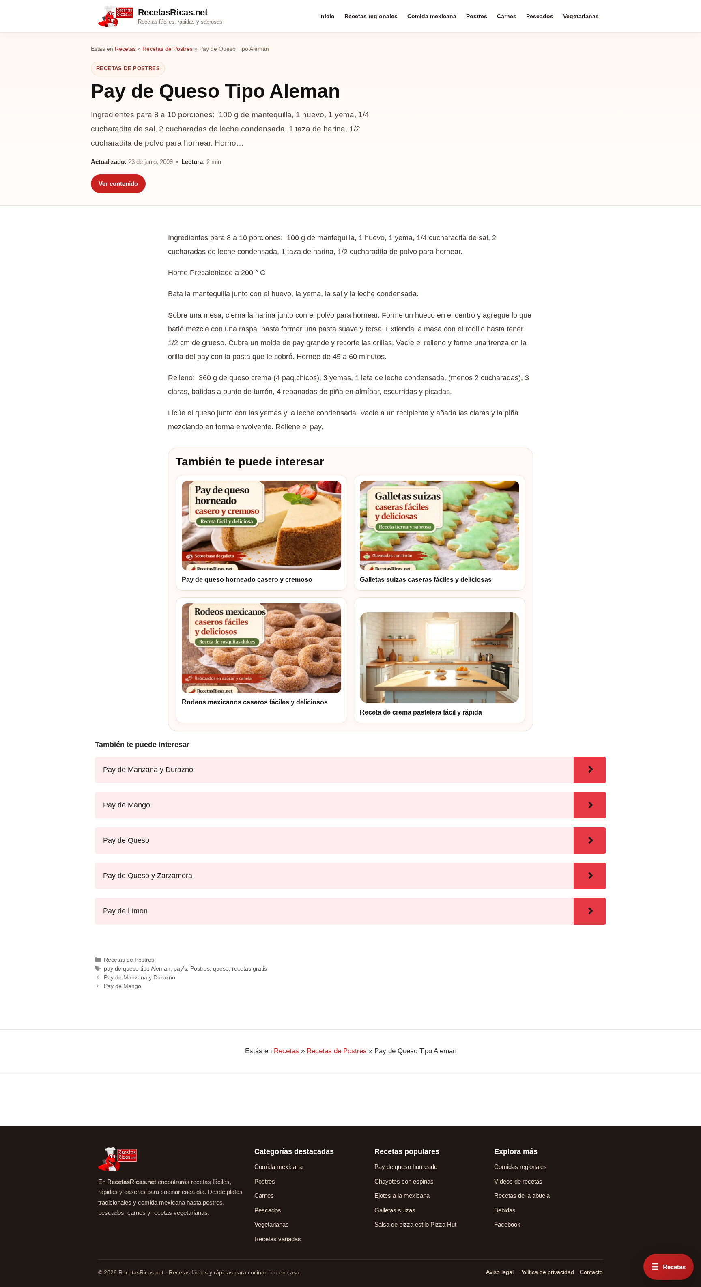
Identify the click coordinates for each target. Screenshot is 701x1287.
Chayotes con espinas (404, 1181)
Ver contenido (118, 183)
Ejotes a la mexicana (402, 1195)
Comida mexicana (431, 16)
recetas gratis (249, 968)
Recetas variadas (277, 1238)
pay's (180, 968)
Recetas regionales (371, 16)
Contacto (591, 1272)
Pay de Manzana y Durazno (139, 977)
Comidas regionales (520, 1166)
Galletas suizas (394, 1210)
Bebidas (505, 1210)
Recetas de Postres (167, 48)
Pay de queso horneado (405, 1166)
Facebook (507, 1224)
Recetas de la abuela (522, 1195)
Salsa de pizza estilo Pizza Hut (415, 1224)
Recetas (125, 48)
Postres (476, 16)
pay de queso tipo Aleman (137, 968)
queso (221, 968)
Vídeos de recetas (518, 1181)
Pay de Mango (122, 986)
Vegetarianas (581, 16)
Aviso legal (500, 1272)
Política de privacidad (546, 1272)
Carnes (506, 16)
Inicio (327, 16)
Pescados (539, 16)
